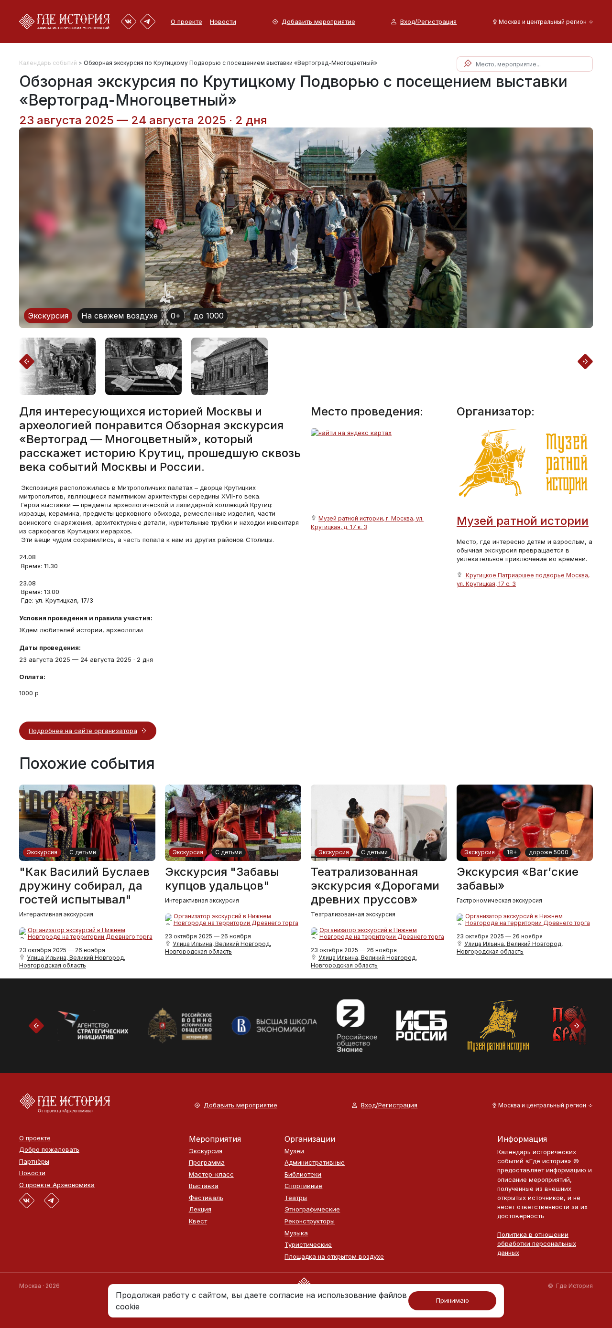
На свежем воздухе (119, 315)
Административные (314, 1162)
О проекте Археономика (57, 1185)
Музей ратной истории (523, 521)
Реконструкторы (309, 1221)
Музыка (296, 1233)
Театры (295, 1197)
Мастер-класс (211, 1174)
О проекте (186, 21)
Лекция (200, 1209)
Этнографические (312, 1209)
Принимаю (452, 1300)
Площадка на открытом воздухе (334, 1256)
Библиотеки (302, 1174)
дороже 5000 (548, 852)
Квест (198, 1221)
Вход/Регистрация (428, 21)
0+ (176, 315)
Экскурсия (48, 315)
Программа (207, 1162)
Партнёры (34, 1161)
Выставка (204, 1186)
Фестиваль (206, 1197)
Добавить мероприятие (318, 21)
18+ (512, 852)
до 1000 (209, 315)
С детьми (82, 852)
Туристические (308, 1244)
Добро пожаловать (49, 1149)
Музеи (294, 1151)
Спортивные (303, 1186)
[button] (541, 21)
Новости (223, 21)
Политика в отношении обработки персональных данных (536, 1243)
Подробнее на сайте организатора (83, 730)
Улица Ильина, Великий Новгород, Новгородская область (72, 961)
